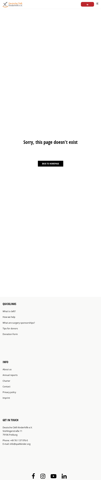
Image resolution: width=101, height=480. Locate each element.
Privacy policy (9, 392)
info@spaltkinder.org (20, 444)
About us (7, 369)
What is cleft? (9, 311)
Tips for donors (10, 328)
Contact (6, 386)
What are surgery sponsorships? (19, 322)
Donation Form (10, 334)
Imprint (6, 397)
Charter (6, 380)
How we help (9, 317)
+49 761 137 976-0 (19, 440)
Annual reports (10, 375)
